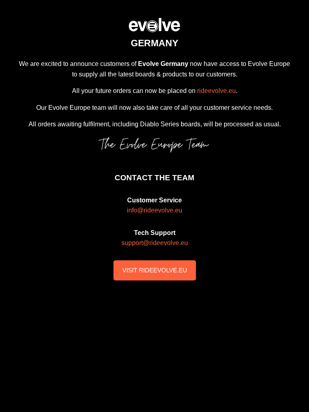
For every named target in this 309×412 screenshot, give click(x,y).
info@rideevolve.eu (154, 210)
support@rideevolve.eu (155, 242)
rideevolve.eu (216, 90)
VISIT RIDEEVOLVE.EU (154, 270)
